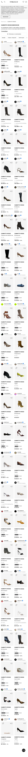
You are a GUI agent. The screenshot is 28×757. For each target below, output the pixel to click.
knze (5, 688)
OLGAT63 (19, 393)
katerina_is (6, 422)
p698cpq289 (7, 71)
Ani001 (5, 629)
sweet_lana (19, 41)
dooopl (19, 333)
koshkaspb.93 (20, 718)
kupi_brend (6, 303)
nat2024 (19, 629)
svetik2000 (19, 659)
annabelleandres (21, 540)
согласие (19, 12)
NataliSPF (6, 600)
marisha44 (6, 243)
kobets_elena (20, 688)
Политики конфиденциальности (9, 11)
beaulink (6, 333)
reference (19, 600)
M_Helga (6, 570)
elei (18, 570)
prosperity (19, 422)
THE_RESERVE (7, 393)
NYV (18, 482)
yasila (5, 41)
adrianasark (6, 659)
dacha (5, 363)
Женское (3, 21)
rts (18, 243)
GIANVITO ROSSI (6, 59)
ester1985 (6, 510)
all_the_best (6, 452)
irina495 (19, 452)
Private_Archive (20, 186)
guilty (18, 71)
